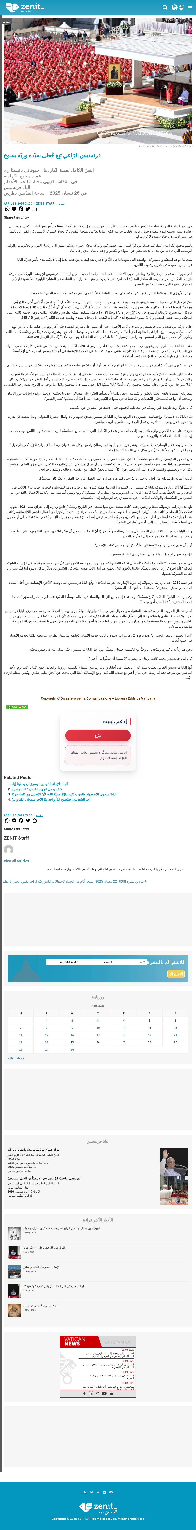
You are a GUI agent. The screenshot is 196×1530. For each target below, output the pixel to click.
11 (123, 1027)
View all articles (16, 861)
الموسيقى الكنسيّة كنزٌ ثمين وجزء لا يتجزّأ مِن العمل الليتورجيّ (44, 1178)
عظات (7, 21)
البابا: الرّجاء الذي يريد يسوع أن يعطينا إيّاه (39, 784)
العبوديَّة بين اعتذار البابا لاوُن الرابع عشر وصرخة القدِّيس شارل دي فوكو (62, 1228)
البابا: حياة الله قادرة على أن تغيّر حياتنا (44, 1247)
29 (46, 1049)
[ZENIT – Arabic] (55, 7)
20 (175, 1035)
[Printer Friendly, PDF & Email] (17, 707)
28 (20, 1049)
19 (149, 1035)
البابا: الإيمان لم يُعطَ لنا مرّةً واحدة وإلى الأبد (34, 1149)
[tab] (79, 1341)
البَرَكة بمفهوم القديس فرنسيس (40, 1305)
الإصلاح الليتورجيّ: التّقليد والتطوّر (41, 1266)
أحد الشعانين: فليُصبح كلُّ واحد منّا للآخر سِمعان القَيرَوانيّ (51, 799)
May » (20, 1058)
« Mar (11, 1058)
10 (98, 1027)
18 (123, 1035)
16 (72, 1035)
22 (46, 1042)
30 (72, 1049)
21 (20, 1042)
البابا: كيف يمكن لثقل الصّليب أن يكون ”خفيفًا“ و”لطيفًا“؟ (54, 1286)
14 (20, 1035)
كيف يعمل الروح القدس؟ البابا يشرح (36, 789)
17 (98, 1035)
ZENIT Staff (45, 203)
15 (46, 1035)
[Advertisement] (98, 919)
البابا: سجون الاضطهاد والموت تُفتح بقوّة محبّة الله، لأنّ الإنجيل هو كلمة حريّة (64, 794)
